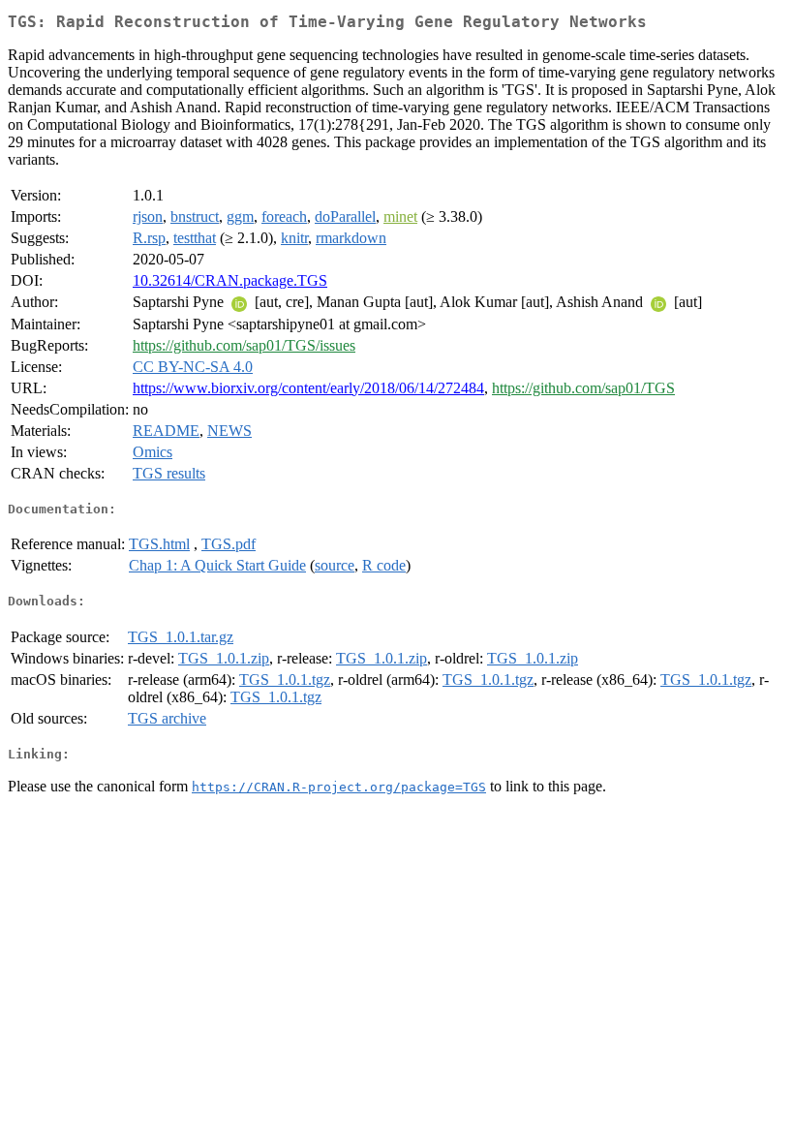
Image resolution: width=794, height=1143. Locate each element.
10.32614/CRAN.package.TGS (230, 280)
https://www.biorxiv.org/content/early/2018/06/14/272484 (308, 388)
